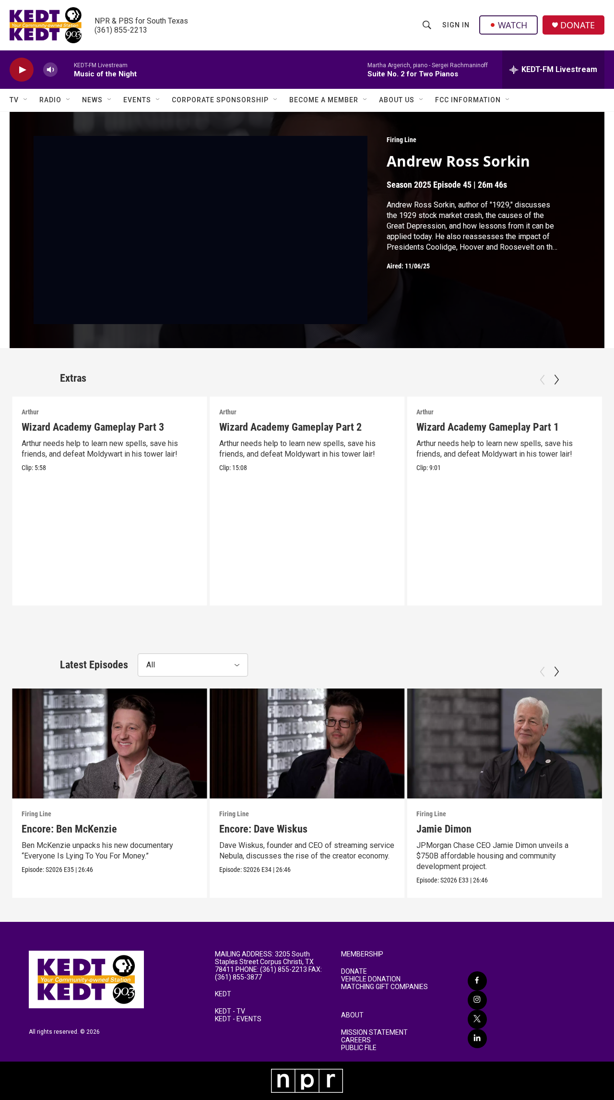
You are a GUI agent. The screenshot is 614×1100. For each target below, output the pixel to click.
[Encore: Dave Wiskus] (307, 743)
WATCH (512, 25)
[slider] (65, 69)
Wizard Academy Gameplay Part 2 (290, 427)
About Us (396, 100)
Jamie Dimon (444, 829)
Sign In (456, 25)
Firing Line (401, 140)
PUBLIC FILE (359, 1048)
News (92, 100)
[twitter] (477, 1019)
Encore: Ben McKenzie (69, 829)
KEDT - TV (230, 1011)
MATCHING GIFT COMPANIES (384, 987)
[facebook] (477, 981)
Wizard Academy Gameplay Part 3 (93, 427)
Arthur (30, 412)
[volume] (50, 70)
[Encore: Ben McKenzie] (109, 743)
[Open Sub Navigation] (26, 100)
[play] (21, 69)
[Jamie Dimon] (504, 743)
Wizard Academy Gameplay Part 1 (487, 427)
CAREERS (356, 1040)
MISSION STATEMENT (374, 1032)
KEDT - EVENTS (238, 1019)
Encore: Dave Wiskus (263, 829)
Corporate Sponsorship (220, 100)
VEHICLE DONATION (371, 979)
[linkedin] (477, 1038)
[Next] (556, 379)
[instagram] (477, 1000)
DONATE (577, 25)
